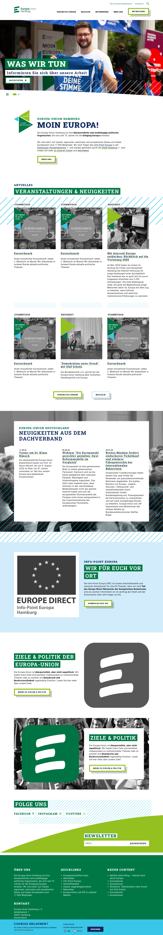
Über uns (118, 12)
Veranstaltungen (66, 12)
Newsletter (68, 889)
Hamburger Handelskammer (51, 148)
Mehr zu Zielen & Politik (32, 692)
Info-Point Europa (103, 145)
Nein (79, 931)
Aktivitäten (16, 80)
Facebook (23, 813)
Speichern (95, 929)
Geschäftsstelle (71, 884)
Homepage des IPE (98, 603)
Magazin (85, 12)
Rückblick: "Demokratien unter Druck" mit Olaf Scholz (129, 888)
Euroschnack (23, 253)
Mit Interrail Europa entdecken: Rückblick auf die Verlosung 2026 (127, 256)
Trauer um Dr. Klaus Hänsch (33, 454)
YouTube (74, 813)
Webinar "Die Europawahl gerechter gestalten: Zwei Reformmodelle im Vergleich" (80, 457)
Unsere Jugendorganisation (77, 887)
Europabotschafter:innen (75, 875)
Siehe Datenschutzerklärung (23, 930)
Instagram (48, 813)
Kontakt (139, 4)
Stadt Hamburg (109, 148)
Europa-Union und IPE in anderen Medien (80, 893)
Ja (68, 931)
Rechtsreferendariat (121, 4)
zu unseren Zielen (63, 150)
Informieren (101, 12)
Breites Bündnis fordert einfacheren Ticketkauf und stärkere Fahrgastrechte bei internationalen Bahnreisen (122, 460)
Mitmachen (138, 11)
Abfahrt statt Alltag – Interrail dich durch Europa (127, 877)
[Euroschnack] (35, 228)
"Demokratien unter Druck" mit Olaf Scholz (80, 365)
